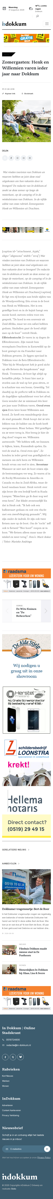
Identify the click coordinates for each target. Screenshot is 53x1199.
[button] (46, 611)
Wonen (5, 1086)
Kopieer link (10, 93)
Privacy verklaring (10, 1115)
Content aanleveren (11, 1110)
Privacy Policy (44, 1157)
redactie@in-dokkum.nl (18, 1045)
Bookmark (28, 93)
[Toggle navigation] (47, 23)
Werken (5, 1081)
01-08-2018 (9, 89)
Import (6, 54)
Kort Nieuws (7, 1076)
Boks (13, 1189)
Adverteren (7, 1105)
